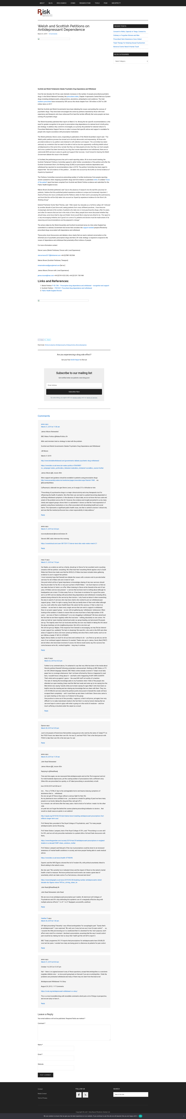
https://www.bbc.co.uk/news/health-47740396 (57, 858)
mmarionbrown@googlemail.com (49, 265)
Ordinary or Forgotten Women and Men (126, 35)
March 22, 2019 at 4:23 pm (53, 661)
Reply (43, 515)
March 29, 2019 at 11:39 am (50, 757)
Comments (44, 415)
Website (40, 1064)
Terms (40, 1098)
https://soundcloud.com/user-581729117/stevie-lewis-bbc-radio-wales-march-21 (69, 543)
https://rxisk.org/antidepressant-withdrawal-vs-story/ (59, 991)
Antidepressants (61, 345)
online (96, 180)
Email (40, 1054)
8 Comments (53, 34)
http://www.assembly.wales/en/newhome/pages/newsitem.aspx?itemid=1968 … (68, 480)
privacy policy (77, 398)
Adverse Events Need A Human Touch (126, 47)
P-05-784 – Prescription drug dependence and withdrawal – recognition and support (80, 286)
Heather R (44, 918)
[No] (184, 1116)
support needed (88, 228)
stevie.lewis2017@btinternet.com (49, 255)
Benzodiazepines (81, 345)
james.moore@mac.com (46, 275)
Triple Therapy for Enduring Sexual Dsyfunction (129, 43)
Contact (40, 1089)
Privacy (45, 1098)
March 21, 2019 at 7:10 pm (50, 562)
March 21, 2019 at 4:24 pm (50, 529)
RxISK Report (75, 360)
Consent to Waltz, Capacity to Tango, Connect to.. (129, 31)
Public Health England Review (52, 291)
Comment (41, 1023)
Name (40, 1045)
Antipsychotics (70, 345)
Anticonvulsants (50, 345)
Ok (140, 1116)
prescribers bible (73, 96)
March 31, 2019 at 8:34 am (50, 962)
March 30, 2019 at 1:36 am (50, 921)
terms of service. (92, 398)
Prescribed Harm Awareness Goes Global (127, 39)
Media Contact (42, 1093)
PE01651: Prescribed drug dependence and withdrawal (73, 288)
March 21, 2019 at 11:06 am (50, 427)
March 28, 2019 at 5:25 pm (50, 728)
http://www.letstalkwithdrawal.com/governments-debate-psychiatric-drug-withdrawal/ (70, 461)
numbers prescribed (44, 101)
